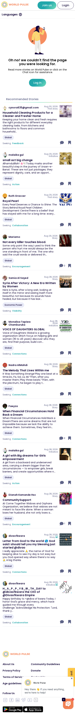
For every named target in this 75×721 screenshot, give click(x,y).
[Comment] (62, 142)
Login (65, 5)
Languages (10, 14)
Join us (47, 5)
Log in (37, 83)
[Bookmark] (69, 142)
